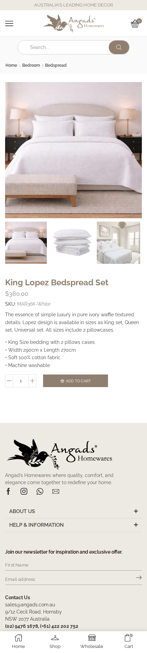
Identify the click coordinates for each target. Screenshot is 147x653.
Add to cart (78, 381)
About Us (22, 511)
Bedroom (31, 65)
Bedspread (56, 65)
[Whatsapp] (39, 491)
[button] (13, 151)
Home (11, 65)
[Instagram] (24, 491)
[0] (141, 23)
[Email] (55, 491)
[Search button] (119, 47)
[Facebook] (8, 491)
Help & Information (36, 525)
